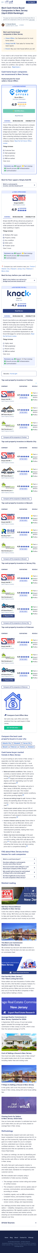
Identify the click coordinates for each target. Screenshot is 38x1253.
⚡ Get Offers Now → (19, 111)
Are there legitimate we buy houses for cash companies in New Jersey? (14, 876)
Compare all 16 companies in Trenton (15, 437)
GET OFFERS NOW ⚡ (13, 728)
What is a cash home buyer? (11, 859)
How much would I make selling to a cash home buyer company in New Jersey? (16, 867)
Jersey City (21, 269)
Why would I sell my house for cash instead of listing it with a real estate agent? (16, 872)
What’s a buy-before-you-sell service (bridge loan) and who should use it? (15, 280)
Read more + (16, 67)
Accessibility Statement (7, 1243)
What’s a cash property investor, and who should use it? (13, 185)
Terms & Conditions (25, 1243)
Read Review (19, 116)
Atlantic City (6, 269)
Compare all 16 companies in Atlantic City (16, 499)
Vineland (31, 747)
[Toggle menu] (2, 2)
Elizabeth (17, 743)
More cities (5, 271)
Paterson (29, 269)
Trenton (32, 266)
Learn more (32, 19)
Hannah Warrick (11, 24)
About (16, 1237)
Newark (13, 269)
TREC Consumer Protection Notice (19, 1244)
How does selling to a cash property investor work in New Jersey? (14, 863)
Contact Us (23, 1237)
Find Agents (31, 2)
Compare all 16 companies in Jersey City (16, 623)
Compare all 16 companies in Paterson (15, 687)
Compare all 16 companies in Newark (15, 559)
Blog (11, 1237)
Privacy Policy (17, 1243)
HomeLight (13, 373)
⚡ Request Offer (8, 616)
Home (6, 1237)
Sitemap (30, 1237)
